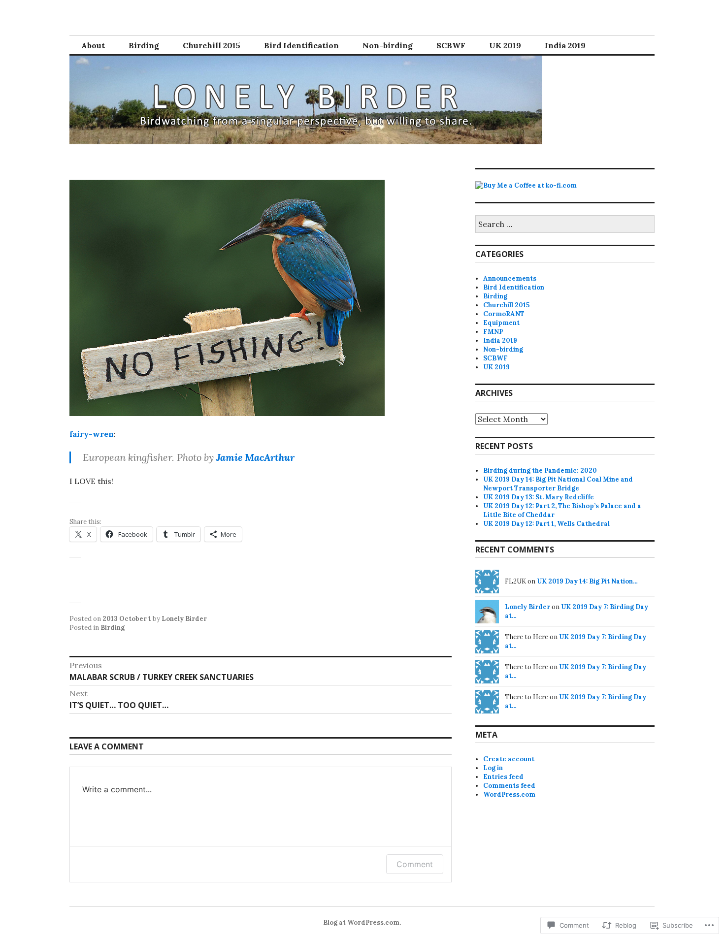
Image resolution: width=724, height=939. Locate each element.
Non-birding (387, 45)
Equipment (501, 323)
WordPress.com (509, 794)
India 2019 (565, 45)
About (93, 45)
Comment (414, 864)
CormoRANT (504, 314)
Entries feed (503, 777)
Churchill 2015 (211, 45)
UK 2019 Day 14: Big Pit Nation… (587, 581)
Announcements (509, 278)
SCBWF (450, 45)
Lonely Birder (184, 619)
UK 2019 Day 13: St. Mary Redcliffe (538, 497)
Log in (493, 768)
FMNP (493, 331)
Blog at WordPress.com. (362, 922)
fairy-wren (91, 434)
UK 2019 (505, 45)
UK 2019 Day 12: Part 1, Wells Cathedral (546, 523)
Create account (508, 759)
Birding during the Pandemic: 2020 (540, 470)
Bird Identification (301, 45)
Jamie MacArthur (255, 457)
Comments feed (509, 785)
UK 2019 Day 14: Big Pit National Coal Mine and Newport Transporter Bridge (558, 483)
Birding (144, 45)
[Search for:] (565, 225)
